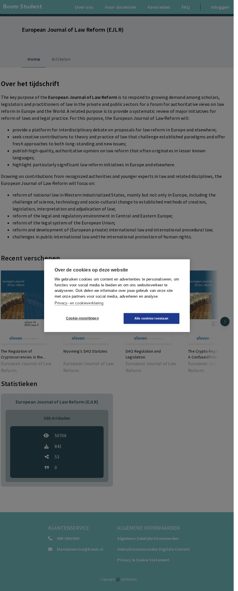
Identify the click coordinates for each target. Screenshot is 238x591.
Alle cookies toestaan (151, 318)
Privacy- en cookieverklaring (79, 303)
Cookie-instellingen (82, 318)
